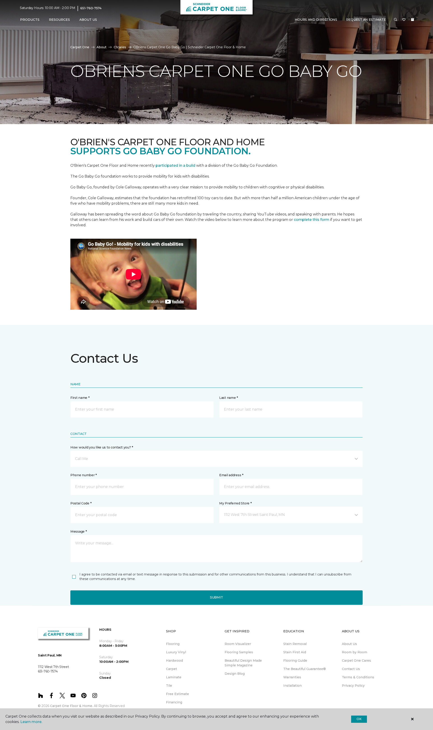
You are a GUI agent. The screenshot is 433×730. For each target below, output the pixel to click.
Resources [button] (59, 20)
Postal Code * (80, 503)
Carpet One (79, 47)
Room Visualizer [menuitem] (238, 644)
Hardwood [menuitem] (174, 660)
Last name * (228, 397)
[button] (395, 20)
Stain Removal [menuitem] (295, 644)
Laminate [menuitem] (173, 677)
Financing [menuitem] (174, 702)
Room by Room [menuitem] (354, 652)
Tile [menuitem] (169, 686)
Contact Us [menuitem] (351, 669)
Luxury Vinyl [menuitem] (176, 652)
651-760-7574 (90, 8)
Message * (78, 531)
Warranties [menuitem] (292, 677)
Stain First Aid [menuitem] (294, 652)
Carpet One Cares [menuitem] (356, 660)
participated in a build (175, 165)
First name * (80, 397)
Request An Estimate (366, 20)
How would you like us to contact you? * (101, 447)
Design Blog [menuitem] (235, 674)
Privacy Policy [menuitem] (353, 686)
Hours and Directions (316, 20)
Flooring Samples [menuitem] (239, 652)
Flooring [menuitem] (173, 644)
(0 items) (412, 19)
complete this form (311, 219)
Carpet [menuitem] (171, 669)
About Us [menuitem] (349, 644)
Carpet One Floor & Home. (71, 706)
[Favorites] (404, 20)
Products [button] (29, 20)
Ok (359, 719)
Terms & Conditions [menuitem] (358, 677)
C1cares (120, 47)
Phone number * (83, 475)
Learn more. (31, 722)
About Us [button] (88, 20)
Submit (216, 597)
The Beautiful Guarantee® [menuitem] (304, 669)
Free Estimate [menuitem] (177, 694)
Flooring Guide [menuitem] (295, 660)
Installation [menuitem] (292, 686)
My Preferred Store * (235, 503)
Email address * (231, 475)
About (101, 47)
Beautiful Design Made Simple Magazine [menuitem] (243, 662)
